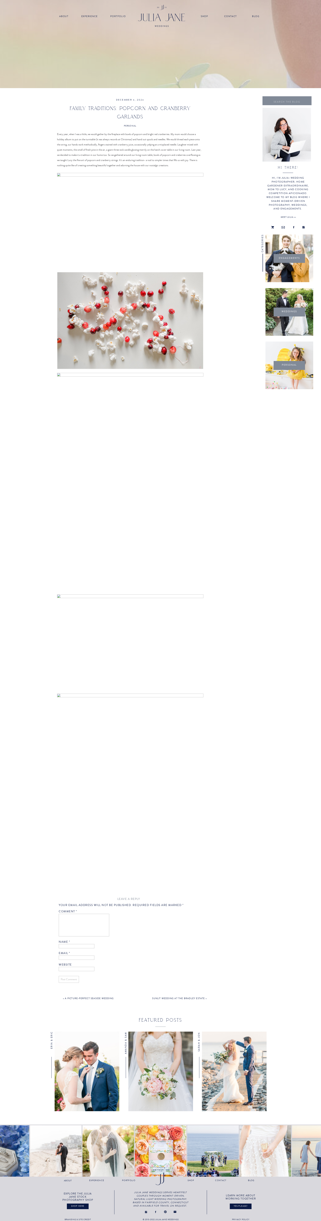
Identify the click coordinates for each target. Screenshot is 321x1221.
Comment (68, 911)
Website (65, 965)
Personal (130, 125)
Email (64, 953)
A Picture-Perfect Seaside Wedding (89, 998)
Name (64, 942)
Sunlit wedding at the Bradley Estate (178, 998)
